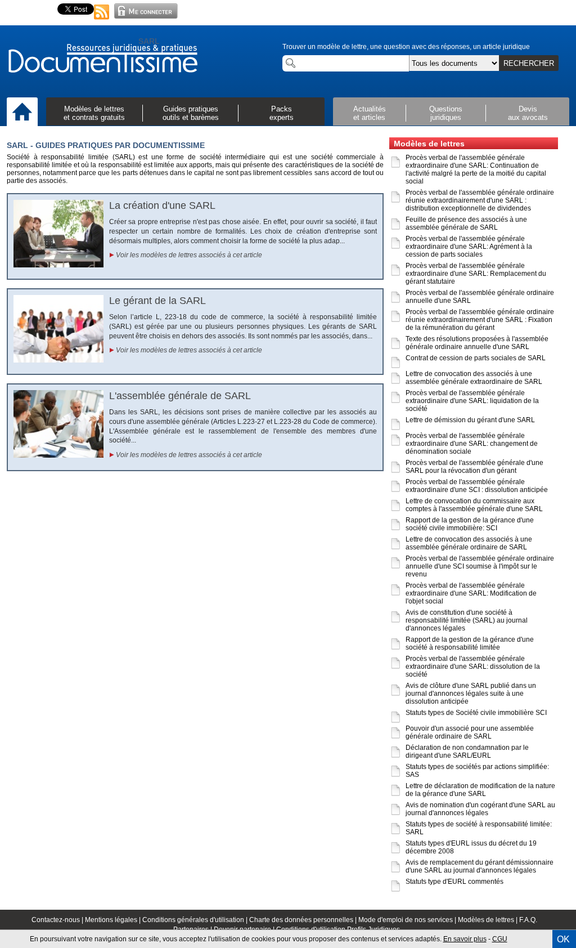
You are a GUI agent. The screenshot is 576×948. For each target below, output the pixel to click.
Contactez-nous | (58, 920)
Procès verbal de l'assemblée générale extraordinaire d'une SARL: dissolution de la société (473, 666)
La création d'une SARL (162, 205)
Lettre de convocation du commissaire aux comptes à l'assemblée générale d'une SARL (474, 505)
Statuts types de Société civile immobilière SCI (476, 713)
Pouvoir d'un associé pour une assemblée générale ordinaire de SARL (470, 732)
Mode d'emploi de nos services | (408, 920)
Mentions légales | (113, 920)
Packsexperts (281, 113)
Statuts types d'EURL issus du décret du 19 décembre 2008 (471, 847)
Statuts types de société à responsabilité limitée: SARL (479, 828)
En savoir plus (465, 939)
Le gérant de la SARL (157, 300)
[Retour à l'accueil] (102, 59)
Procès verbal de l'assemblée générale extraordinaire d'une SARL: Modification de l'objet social (471, 593)
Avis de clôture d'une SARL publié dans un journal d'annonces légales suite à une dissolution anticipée (471, 693)
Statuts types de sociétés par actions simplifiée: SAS (477, 771)
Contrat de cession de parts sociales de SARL (476, 358)
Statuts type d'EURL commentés (454, 882)
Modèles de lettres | (488, 920)
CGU (499, 939)
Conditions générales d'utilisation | (195, 920)
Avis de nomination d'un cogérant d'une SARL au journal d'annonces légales (480, 809)
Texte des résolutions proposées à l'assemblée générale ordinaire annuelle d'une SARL (477, 343)
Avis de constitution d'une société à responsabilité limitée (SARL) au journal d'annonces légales (467, 620)
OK (563, 939)
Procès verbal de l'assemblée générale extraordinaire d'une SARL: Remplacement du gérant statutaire (476, 273)
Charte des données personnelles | (303, 920)
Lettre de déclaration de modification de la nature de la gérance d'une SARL (480, 790)
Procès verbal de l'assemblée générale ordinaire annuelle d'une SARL (480, 297)
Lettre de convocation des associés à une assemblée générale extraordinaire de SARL (474, 378)
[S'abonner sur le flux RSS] (102, 20)
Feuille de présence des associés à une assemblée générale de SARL (466, 223)
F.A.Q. (528, 920)
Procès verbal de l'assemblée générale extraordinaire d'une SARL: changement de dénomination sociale (472, 443)
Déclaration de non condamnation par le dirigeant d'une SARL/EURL (467, 751)
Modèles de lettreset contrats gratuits (94, 113)
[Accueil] (22, 112)
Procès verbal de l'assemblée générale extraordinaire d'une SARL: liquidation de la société (472, 401)
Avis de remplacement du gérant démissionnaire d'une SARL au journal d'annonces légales (480, 866)
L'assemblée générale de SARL (180, 395)
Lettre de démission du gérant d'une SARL (470, 420)
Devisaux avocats (528, 113)
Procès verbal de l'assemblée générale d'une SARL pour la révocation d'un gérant (474, 467)
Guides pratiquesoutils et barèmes (191, 113)
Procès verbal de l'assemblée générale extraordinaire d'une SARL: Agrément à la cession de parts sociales (469, 246)
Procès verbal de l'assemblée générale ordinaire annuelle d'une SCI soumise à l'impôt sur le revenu (480, 566)
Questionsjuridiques (445, 113)
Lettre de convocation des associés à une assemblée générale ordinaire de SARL (469, 543)
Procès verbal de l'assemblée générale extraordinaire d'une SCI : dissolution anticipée (477, 486)
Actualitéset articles (369, 113)
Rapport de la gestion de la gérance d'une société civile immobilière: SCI (470, 524)
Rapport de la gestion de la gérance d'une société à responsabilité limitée (470, 643)
